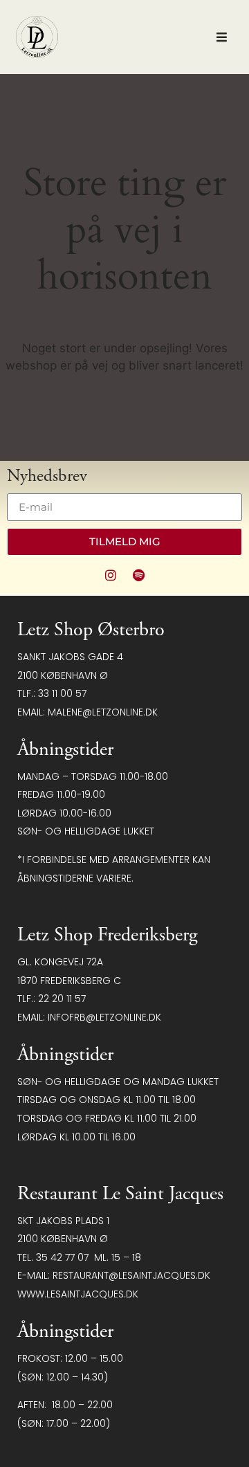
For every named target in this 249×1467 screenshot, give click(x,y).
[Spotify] (139, 575)
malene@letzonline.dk (103, 712)
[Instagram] (110, 575)
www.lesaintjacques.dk (77, 1294)
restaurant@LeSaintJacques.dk (131, 1275)
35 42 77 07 (62, 1257)
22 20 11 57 (62, 998)
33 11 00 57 (62, 693)
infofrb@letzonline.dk (104, 1017)
